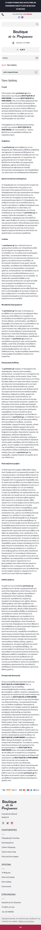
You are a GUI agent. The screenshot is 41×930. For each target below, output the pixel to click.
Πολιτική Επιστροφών (10, 856)
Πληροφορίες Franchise (10, 838)
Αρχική (4, 65)
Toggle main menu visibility (36, 57)
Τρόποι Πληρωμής (8, 847)
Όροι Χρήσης (6, 882)
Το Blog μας (6, 872)
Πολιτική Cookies (8, 877)
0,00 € (22, 49)
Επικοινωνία (6, 886)
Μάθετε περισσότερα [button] (26, 921)
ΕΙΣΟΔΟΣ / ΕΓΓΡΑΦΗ (23, 43)
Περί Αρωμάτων (8, 843)
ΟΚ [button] (20, 927)
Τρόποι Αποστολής (9, 852)
